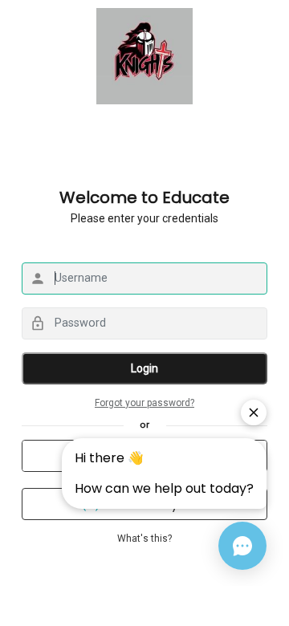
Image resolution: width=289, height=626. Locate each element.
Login (144, 368)
